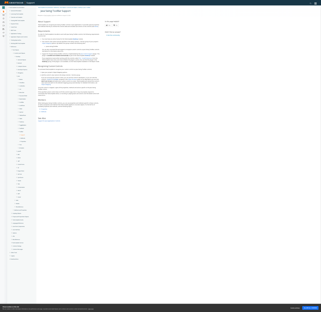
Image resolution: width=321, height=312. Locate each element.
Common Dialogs (17, 246)
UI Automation (21, 187)
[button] (315, 3)
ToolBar (88, 7)
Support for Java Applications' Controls (49, 121)
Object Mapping (46, 43)
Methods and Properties (20, 210)
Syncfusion (20, 177)
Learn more (91, 309)
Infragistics (20, 73)
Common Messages (18, 249)
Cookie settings (295, 308)
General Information (16, 10)
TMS (19, 184)
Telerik (19, 180)
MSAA (19, 158)
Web (17, 200)
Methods (43, 111)
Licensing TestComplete (17, 14)
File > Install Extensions (85, 58)
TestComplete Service (17, 243)
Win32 (19, 190)
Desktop (18, 56)
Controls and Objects (19, 53)
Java (19, 76)
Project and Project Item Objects (21, 216)
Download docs (14, 259)
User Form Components (19, 226)
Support (30, 2)
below (96, 26)
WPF (19, 194)
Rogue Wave (21, 171)
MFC (19, 154)
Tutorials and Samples (16, 17)
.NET (19, 161)
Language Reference (18, 223)
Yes (109, 25)
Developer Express (22, 69)
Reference (13, 46)
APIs (14, 236)
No (116, 25)
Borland (20, 63)
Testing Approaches (16, 40)
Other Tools (14, 252)
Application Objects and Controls (19, 37)
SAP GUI (20, 174)
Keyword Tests (14, 24)
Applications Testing (16, 33)
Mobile (17, 203)
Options (15, 233)
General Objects (22, 60)
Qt (18, 167)
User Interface (16, 229)
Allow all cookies (310, 308)
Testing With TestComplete (18, 20)
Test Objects (16, 50)
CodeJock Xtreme (22, 66)
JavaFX (19, 151)
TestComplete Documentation (16, 7)
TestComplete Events (18, 220)
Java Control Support (87, 54)
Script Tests (14, 27)
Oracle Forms (21, 164)
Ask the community (114, 35)
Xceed (19, 197)
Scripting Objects (17, 213)
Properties (44, 109)
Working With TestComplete (18, 43)
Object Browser (72, 79)
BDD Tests (13, 30)
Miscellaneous (19, 207)
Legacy (13, 256)
